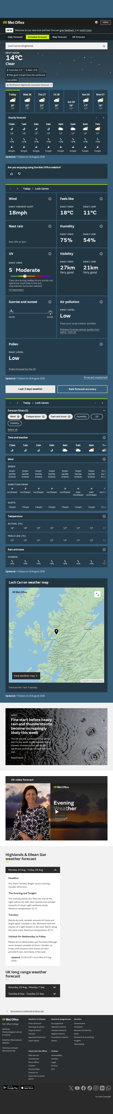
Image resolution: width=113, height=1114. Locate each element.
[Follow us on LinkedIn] (102, 1088)
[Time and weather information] (104, 437)
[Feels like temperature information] (101, 198)
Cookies (54, 1059)
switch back (86, 30)
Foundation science (59, 1037)
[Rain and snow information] (104, 549)
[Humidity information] (101, 226)
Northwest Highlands (29, 85)
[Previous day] (10, 188)
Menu (105, 22)
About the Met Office (37, 1051)
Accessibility (56, 1055)
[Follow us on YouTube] (77, 1088)
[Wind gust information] (49, 198)
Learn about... (34, 1040)
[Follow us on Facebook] (83, 1088)
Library (54, 1040)
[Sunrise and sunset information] (49, 302)
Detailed (37, 36)
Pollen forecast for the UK (22, 369)
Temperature (32, 417)
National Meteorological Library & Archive (12, 1032)
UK (78, 36)
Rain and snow (57, 417)
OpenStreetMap (98, 681)
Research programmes (61, 1019)
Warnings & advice (36, 1027)
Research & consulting (84, 1037)
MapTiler (86, 681)
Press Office (33, 1062)
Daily (15, 36)
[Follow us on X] (71, 1088)
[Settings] (96, 22)
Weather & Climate (36, 1019)
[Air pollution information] (101, 302)
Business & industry (82, 1030)
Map (60, 36)
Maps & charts (34, 1030)
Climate (31, 1034)
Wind (12, 417)
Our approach (57, 1023)
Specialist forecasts (37, 1037)
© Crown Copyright (103, 1097)
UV (96, 416)
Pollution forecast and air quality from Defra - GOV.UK (79, 331)
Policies (54, 1051)
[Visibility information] (101, 253)
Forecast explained (95, 377)
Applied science (58, 1034)
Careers (31, 1066)
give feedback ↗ (68, 30)
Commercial (33, 1059)
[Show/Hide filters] (104, 410)
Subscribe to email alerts (36, 1077)
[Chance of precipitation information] (49, 226)
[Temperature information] (104, 516)
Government (79, 1023)
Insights (77, 1040)
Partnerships (34, 1069)
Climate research (58, 1030)
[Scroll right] (103, 117)
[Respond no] (19, 174)
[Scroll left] (96, 117)
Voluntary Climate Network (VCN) (10, 1049)
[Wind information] (104, 459)
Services (77, 1019)
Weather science (58, 1027)
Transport (78, 1027)
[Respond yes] (11, 174)
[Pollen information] (101, 344)
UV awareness (16, 289)
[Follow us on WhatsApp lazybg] (108, 1088)
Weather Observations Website (12, 1041)
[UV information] (49, 253)
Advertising (79, 1044)
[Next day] (17, 188)
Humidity (82, 416)
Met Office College (10, 1024)
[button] (56, 632)
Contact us (33, 1072)
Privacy (54, 1066)
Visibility (14, 423)
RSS (53, 1069)
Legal (53, 1062)
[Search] (103, 46)
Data (76, 1034)
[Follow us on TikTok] (89, 1088)
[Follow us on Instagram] (95, 1088)
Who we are (33, 1055)
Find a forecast (34, 1023)
